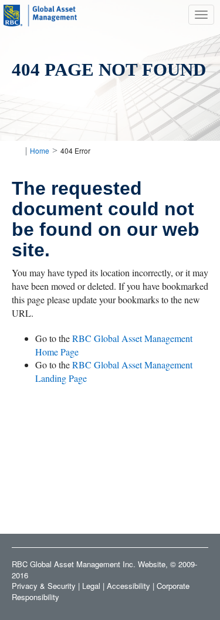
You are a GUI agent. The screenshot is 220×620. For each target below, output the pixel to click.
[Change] (16, 150)
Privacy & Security (44, 585)
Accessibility (128, 585)
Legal (91, 585)
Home (39, 150)
